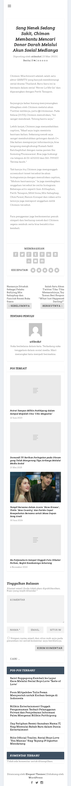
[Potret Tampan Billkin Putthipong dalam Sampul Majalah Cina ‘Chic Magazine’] (35, 390)
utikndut (36, 56)
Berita (26, 60)
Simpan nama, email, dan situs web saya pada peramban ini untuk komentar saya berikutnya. (35, 639)
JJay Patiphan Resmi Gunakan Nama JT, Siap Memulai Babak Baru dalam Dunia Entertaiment (35, 726)
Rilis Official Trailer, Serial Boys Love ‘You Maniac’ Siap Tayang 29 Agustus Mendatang (34, 740)
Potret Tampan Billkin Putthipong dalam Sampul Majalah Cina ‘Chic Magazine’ (32, 412)
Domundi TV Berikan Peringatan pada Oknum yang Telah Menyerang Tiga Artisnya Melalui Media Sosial (35, 460)
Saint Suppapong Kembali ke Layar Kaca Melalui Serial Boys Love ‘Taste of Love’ (35, 681)
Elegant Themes (35, 774)
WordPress (35, 777)
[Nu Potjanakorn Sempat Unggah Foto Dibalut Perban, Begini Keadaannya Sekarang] (35, 540)
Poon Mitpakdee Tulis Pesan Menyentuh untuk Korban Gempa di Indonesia (34, 695)
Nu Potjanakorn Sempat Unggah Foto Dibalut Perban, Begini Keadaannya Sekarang (35, 561)
